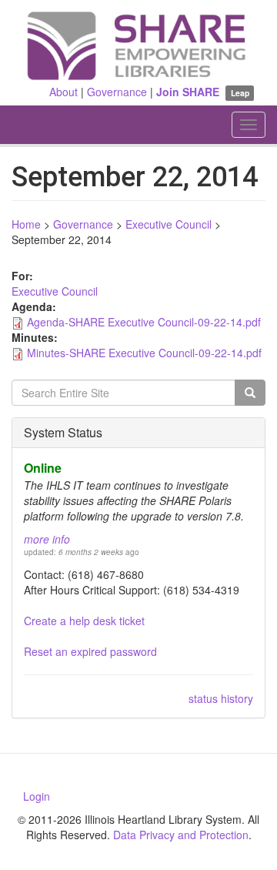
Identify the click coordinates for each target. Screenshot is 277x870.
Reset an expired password (90, 651)
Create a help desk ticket (84, 620)
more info (47, 539)
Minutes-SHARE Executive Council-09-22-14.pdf (144, 352)
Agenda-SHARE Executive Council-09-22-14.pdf (144, 322)
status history (221, 698)
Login (36, 796)
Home (26, 224)
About (63, 91)
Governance (117, 91)
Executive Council (168, 224)
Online (43, 468)
